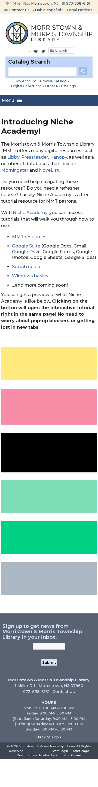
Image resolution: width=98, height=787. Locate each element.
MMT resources (29, 236)
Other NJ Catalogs (60, 86)
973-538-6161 (77, 3)
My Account (26, 81)
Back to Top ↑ (49, 737)
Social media (26, 266)
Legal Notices (79, 10)
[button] (8, 100)
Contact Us (18, 10)
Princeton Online (68, 755)
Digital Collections (26, 86)
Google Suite (26, 246)
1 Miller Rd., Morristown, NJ (33, 3)
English (60, 50)
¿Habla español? (48, 10)
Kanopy (58, 157)
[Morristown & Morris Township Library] (49, 32)
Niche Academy (30, 212)
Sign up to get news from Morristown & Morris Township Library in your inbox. (42, 631)
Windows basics (30, 275)
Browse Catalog (53, 81)
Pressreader (34, 157)
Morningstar (14, 170)
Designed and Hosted (33, 755)
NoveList (49, 170)
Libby (13, 157)
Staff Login (60, 751)
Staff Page (81, 751)
